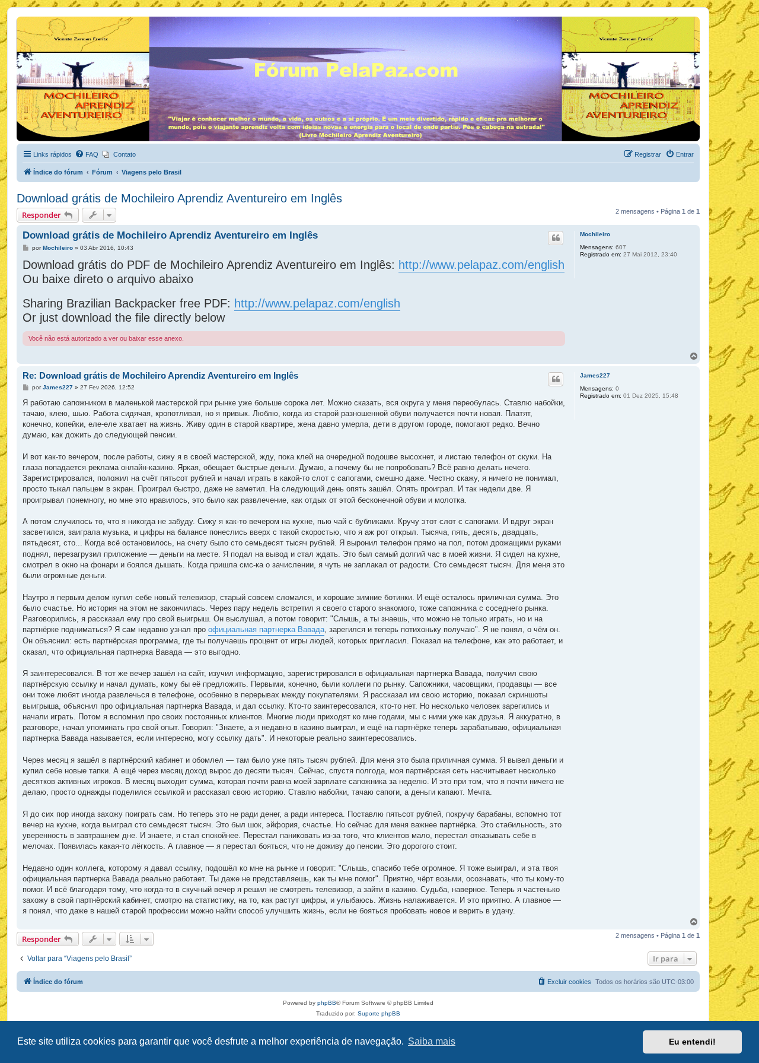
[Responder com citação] (555, 238)
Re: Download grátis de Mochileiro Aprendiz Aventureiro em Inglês (160, 375)
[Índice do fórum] (23, 20)
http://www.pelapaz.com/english (481, 264)
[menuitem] (86, 154)
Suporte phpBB (379, 1013)
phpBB (326, 1002)
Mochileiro (595, 234)
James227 (595, 375)
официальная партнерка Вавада (266, 629)
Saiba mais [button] (431, 1041)
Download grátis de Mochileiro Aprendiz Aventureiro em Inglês (179, 198)
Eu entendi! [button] (692, 1041)
